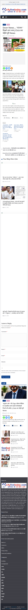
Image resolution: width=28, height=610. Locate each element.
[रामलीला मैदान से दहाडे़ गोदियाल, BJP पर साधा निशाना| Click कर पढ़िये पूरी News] (5, 434)
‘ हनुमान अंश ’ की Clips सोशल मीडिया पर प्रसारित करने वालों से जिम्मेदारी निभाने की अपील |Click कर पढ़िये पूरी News (13, 407)
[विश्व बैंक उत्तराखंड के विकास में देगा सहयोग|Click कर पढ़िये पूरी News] (5, 457)
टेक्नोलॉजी (3, 577)
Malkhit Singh (11, 35)
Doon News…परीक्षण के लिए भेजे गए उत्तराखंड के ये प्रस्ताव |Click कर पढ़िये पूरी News (17, 464)
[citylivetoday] (3, 17)
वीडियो (2, 588)
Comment (4, 331)
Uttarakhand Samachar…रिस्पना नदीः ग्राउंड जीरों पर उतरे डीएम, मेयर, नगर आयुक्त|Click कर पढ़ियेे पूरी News (7, 136)
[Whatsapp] (4, 68)
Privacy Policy (4, 550)
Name (3, 349)
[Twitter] (9, 68)
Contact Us (3, 545)
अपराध (2, 566)
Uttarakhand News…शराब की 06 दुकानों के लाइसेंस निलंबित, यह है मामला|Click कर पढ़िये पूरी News (13, 203)
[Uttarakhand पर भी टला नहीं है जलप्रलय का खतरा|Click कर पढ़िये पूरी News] (5, 449)
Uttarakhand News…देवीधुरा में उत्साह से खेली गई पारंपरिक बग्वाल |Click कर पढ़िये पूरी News (18, 440)
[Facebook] (6, 68)
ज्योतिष (2, 574)
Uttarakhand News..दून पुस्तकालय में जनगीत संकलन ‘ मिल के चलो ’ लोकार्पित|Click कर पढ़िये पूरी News (14, 154)
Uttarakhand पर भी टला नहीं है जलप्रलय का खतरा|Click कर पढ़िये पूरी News (17, 449)
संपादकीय (8, 24)
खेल (2, 572)
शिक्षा (2, 591)
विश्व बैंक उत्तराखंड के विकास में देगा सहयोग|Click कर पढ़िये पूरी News (17, 456)
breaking (3, 561)
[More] (11, 68)
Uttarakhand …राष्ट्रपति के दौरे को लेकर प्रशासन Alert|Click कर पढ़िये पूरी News (7, 126)
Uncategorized (4, 563)
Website (3, 362)
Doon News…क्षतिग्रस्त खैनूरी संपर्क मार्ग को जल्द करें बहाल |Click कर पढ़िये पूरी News (18, 126)
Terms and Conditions (6, 553)
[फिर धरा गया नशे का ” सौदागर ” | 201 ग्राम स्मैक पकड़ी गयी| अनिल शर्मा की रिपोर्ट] (14, 163)
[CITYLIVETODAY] (14, 483)
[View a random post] (25, 17)
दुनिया (2, 580)
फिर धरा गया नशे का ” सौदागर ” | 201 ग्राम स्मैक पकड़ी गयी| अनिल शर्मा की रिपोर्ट (13, 178)
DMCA (2, 548)
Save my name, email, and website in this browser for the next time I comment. (13, 371)
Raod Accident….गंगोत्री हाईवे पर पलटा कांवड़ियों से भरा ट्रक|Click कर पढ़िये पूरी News (14, 149)
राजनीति (2, 585)
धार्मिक (2, 583)
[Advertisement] (14, 59)
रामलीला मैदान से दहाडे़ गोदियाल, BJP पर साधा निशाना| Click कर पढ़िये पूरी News (18, 432)
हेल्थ (2, 599)
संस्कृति (2, 596)
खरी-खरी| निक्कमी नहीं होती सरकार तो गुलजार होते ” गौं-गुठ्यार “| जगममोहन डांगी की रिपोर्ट (14, 312)
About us (3, 542)
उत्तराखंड (4, 24)
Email (3, 355)
